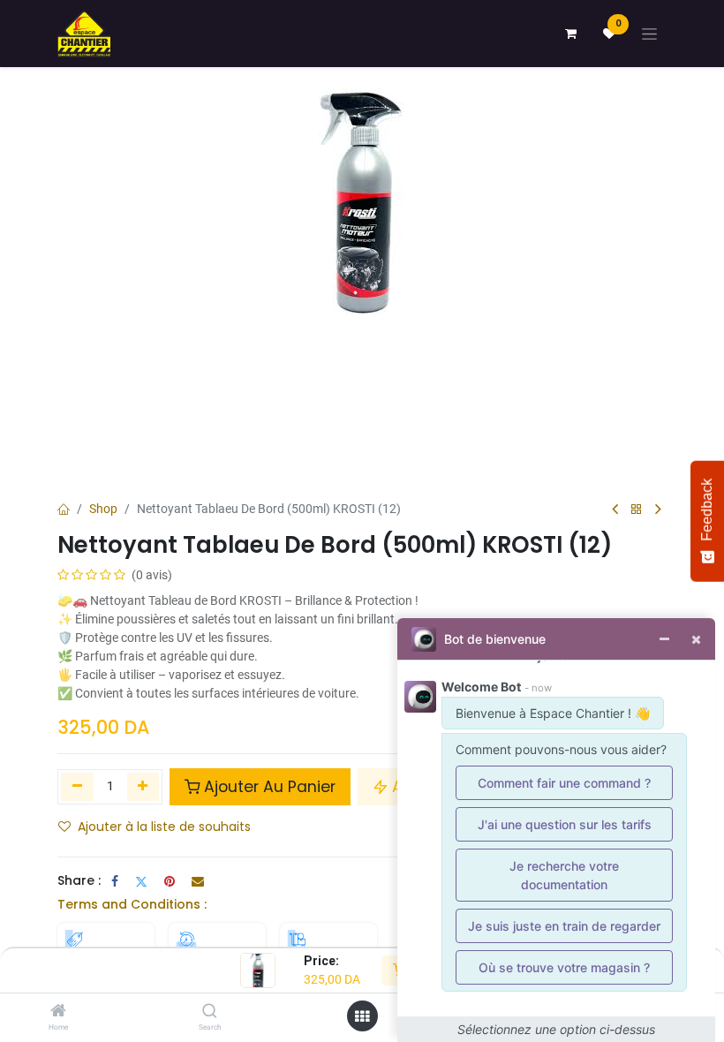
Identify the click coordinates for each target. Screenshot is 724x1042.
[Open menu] (362, 1016)
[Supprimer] (77, 787)
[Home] (58, 1012)
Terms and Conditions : (132, 904)
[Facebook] (114, 881)
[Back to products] (636, 510)
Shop (103, 509)
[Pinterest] (169, 881)
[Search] (209, 1012)
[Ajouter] (143, 787)
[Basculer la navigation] (649, 34)
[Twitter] (141, 881)
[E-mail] (198, 881)
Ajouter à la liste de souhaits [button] (164, 826)
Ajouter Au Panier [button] (270, 786)
